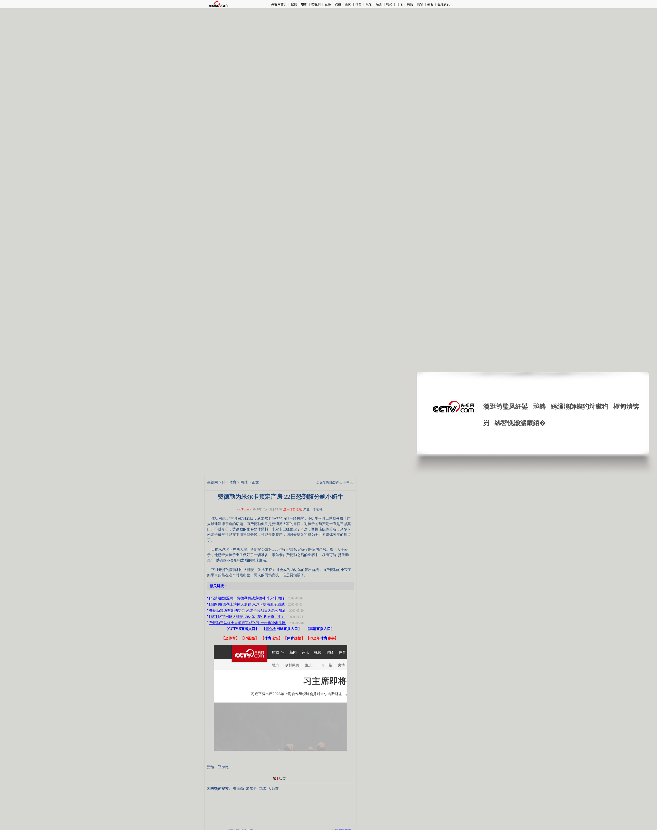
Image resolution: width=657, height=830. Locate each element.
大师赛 (273, 789)
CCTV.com (244, 509)
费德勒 (238, 789)
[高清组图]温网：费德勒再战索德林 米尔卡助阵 (247, 598)
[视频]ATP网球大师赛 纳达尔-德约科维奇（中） (247, 617)
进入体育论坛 (292, 509)
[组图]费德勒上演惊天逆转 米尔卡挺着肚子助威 (247, 604)
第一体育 (229, 482)
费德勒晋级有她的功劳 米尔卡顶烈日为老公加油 (247, 610)
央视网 (212, 482)
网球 (244, 482)
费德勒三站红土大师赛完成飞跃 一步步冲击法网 (247, 623)
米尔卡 (251, 789)
